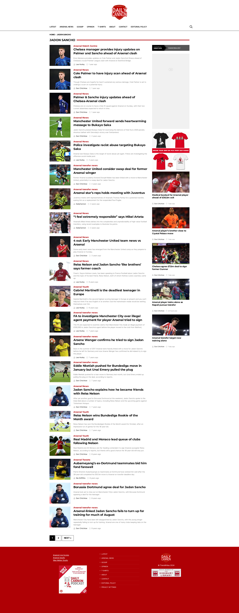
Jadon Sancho (64, 34)
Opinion (90, 27)
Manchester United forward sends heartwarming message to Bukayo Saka (109, 123)
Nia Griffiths (80, 478)
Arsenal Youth (81, 287)
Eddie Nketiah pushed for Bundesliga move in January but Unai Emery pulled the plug (107, 367)
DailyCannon (81, 204)
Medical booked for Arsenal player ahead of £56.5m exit (170, 196)
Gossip (80, 27)
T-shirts (102, 27)
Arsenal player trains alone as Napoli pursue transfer (167, 303)
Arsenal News (66, 27)
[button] (191, 26)
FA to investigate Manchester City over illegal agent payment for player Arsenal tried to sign (107, 318)
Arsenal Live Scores (61, 555)
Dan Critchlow (81, 88)
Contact (123, 27)
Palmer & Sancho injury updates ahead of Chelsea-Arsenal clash (104, 99)
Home (52, 34)
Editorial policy (139, 27)
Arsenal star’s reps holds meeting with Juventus (109, 193)
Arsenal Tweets (81, 460)
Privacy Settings (108, 587)
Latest (53, 27)
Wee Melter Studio (60, 560)
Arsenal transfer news (85, 165)
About (112, 27)
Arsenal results (59, 558)
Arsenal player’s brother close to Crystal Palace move (169, 232)
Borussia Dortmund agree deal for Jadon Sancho (109, 487)
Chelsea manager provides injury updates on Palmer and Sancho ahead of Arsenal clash (106, 51)
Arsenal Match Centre (85, 46)
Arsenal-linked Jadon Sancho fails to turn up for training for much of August (108, 513)
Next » (67, 538)
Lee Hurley (80, 64)
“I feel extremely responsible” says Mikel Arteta (108, 216)
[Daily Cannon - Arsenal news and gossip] (119, 12)
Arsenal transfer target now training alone (166, 339)
